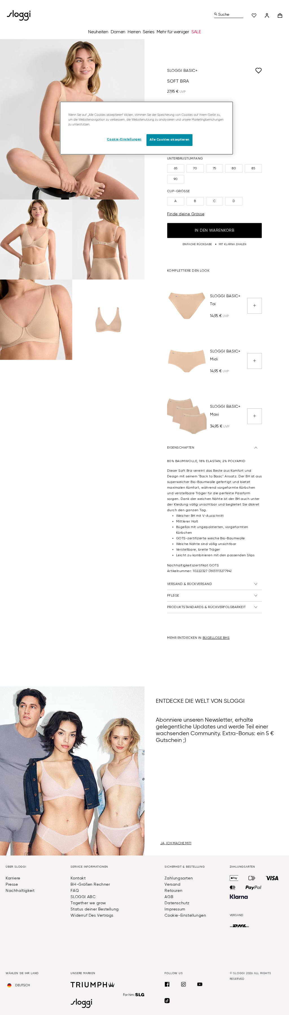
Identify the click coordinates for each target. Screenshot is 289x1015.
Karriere (13, 878)
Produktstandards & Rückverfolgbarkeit (206, 607)
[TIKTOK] (167, 1000)
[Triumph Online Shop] (93, 984)
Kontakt (78, 878)
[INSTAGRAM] (183, 984)
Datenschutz (177, 903)
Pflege (173, 595)
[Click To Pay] (251, 878)
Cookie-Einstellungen (185, 916)
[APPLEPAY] (234, 878)
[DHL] (239, 926)
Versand (172, 885)
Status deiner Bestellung (95, 909)
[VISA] (272, 878)
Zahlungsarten (179, 878)
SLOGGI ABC (83, 897)
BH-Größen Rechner (90, 885)
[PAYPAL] (253, 887)
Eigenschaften (180, 447)
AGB (169, 897)
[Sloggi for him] (134, 995)
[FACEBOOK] (167, 984)
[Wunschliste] (254, 15)
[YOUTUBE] (199, 984)
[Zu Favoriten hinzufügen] (230, 70)
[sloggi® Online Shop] (21, 15)
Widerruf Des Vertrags (92, 916)
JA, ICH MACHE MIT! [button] (175, 843)
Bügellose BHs (216, 638)
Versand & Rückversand (189, 584)
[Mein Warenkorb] (280, 15)
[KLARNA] (239, 896)
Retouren (173, 891)
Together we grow (88, 903)
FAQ (75, 891)
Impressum (175, 909)
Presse (12, 885)
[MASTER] (233, 887)
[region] (146, 128)
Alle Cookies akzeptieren (169, 139)
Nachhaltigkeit (20, 891)
